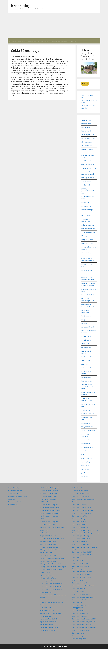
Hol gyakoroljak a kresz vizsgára (50, 613)
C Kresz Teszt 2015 (46, 572)
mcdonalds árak (86, 423)
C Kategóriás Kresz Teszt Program (38, 41)
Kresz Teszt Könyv (77, 580)
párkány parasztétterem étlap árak (88, 191)
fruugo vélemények (87, 427)
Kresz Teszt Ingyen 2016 (80, 563)
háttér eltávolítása (87, 357)
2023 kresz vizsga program (49, 513)
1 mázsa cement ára (88, 232)
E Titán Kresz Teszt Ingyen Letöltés (51, 584)
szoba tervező (86, 274)
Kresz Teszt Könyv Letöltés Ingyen (83, 586)
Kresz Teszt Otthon (78, 633)
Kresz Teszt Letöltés (78, 591)
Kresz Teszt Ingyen (78, 560)
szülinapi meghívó (87, 164)
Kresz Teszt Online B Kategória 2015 (84, 619)
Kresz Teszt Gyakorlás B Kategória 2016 (85, 530)
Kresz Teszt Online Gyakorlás (81, 625)
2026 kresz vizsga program (49, 522)
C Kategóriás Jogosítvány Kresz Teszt (52, 558)
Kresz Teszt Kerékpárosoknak (81, 577)
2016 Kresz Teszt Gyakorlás (49, 491)
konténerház (85, 443)
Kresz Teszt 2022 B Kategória (81, 493)
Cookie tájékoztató (78, 488)
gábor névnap (86, 120)
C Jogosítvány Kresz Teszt (48, 555)
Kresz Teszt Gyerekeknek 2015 (82, 552)
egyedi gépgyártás (87, 462)
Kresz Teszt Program (78, 636)
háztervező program (88, 270)
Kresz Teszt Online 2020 (80, 616)
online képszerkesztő (88, 135)
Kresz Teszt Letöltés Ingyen (81, 594)
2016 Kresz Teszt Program (48, 496)
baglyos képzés (86, 381)
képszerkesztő (86, 131)
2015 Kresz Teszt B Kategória (49, 488)
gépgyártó (84, 476)
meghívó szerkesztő (87, 161)
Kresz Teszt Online (78, 610)
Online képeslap (13, 505)
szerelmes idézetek (87, 327)
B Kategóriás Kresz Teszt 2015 (50, 547)
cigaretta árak (86, 410)
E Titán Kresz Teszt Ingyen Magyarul (52, 586)
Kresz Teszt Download (79, 522)
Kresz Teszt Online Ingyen (80, 630)
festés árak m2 (86, 368)
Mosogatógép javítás (79, 639)
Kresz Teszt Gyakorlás (79, 524)
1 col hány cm (86, 181)
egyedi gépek (85, 465)
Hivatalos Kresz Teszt (47, 610)
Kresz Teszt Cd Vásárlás (79, 516)
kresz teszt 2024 (86, 206)
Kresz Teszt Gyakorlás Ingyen (81, 536)
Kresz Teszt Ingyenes (78, 569)
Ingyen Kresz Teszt (46, 616)
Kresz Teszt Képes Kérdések (81, 574)
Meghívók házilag (13, 488)
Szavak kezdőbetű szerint (16, 493)
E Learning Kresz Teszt (47, 581)
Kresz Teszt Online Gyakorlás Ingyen (84, 627)
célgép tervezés (86, 458)
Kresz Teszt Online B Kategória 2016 (84, 622)
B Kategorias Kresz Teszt (48, 541)
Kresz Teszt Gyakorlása (79, 541)
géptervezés (85, 469)
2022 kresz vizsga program (49, 505)
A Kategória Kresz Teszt (47, 524)
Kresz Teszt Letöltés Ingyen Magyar (83, 597)
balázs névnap (86, 127)
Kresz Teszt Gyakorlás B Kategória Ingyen (85, 533)
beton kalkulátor (87, 215)
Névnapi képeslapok (14, 502)
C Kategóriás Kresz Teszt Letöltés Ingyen (53, 567)
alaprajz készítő (86, 146)
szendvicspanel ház (87, 447)
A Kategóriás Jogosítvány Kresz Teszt (52, 527)
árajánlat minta (86, 360)
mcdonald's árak (87, 440)
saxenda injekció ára (88, 229)
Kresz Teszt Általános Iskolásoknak (83, 499)
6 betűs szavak (86, 340)
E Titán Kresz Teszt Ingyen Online (51, 589)
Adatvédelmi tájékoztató (80, 491)
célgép (83, 454)
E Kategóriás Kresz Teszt (48, 578)
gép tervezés (85, 473)
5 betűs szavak (86, 336)
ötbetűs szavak (86, 344)
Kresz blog (21, 5)
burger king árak (87, 243)
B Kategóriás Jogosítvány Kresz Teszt (52, 538)
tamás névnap (86, 124)
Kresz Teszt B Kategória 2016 (81, 508)
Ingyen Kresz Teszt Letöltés (48, 619)
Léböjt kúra (11, 499)
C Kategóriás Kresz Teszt (48, 561)
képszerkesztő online (88, 138)
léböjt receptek (86, 316)
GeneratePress (62, 646)
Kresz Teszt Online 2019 (80, 613)
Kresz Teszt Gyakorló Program (82, 544)
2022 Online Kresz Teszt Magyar (50, 510)
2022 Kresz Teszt (45, 502)
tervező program (87, 149)
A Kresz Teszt (44, 530)
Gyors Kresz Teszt (45, 608)
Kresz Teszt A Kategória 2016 (81, 496)
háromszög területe (87, 295)
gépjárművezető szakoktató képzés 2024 (87, 387)
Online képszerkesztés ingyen (17, 496)
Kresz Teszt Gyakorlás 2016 (81, 527)
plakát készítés (86, 377)
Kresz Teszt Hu (77, 558)
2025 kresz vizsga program (49, 519)
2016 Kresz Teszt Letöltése (48, 493)
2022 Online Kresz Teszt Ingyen (50, 508)
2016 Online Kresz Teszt (48, 499)
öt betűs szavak (86, 347)
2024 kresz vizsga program (49, 516)
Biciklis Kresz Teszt (46, 553)
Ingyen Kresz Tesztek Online (49, 627)
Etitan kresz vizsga (46, 600)
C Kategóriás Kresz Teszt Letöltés (50, 564)
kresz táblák (85, 202)
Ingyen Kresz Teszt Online (48, 622)
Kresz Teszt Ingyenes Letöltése (82, 572)
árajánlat (84, 364)
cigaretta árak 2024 (87, 414)
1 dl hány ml (85, 185)
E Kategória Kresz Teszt (59, 41)
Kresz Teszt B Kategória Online (82, 513)
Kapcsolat (73, 41)
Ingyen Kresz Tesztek (46, 625)
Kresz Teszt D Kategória (79, 519)
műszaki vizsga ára (87, 225)
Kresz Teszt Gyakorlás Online (81, 538)
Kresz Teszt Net (77, 603)
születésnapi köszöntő (88, 168)
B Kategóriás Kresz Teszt (48, 544)
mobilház (84, 451)
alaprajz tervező (86, 142)
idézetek (84, 323)
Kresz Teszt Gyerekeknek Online (82, 555)
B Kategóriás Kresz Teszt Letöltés (50, 550)
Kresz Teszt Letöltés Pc (79, 600)
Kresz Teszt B (76, 502)
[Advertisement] (54, 26)
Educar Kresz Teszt (46, 592)
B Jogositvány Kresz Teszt (17, 41)
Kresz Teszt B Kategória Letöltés (82, 510)
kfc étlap (84, 236)
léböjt (83, 320)
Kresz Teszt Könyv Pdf (79, 589)
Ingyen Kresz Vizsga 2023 (48, 630)
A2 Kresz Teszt (44, 533)
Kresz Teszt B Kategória (79, 505)
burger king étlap (87, 240)
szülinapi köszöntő (87, 178)
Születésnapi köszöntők (15, 491)
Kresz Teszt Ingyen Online (80, 566)
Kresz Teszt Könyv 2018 (79, 583)
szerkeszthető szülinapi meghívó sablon (87, 155)
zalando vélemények (88, 430)
